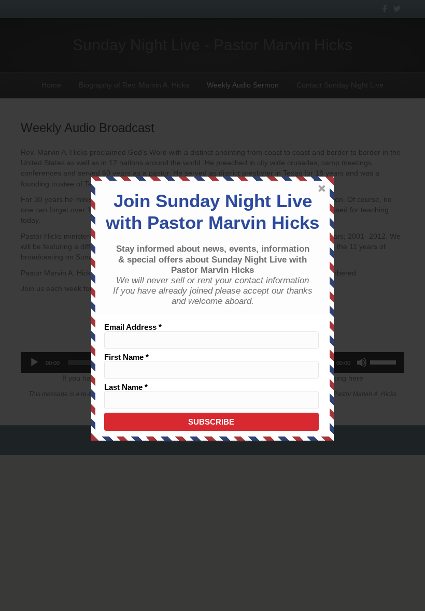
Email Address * (133, 327)
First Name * (126, 357)
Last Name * (126, 387)
